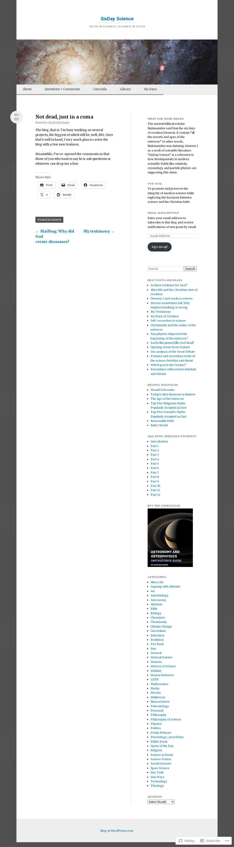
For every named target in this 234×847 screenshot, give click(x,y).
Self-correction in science (168, 320)
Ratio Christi (159, 425)
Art (153, 591)
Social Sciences (161, 763)
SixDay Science (117, 18)
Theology (157, 785)
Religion (156, 750)
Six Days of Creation (165, 316)
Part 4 (155, 459)
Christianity (159, 622)
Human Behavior (162, 675)
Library (125, 89)
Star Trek (157, 772)
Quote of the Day (162, 746)
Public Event (159, 741)
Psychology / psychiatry (167, 737)
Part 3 (155, 454)
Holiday (156, 670)
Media (155, 688)
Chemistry (158, 617)
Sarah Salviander (59, 122)
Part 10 (155, 485)
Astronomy (158, 600)
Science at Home (162, 755)
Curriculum (158, 631)
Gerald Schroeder (163, 390)
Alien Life (157, 582)
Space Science (160, 768)
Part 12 (155, 494)
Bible (154, 608)
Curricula (100, 89)
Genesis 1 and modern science (172, 298)
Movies (156, 692)
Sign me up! (160, 247)
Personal (157, 710)
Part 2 (155, 450)
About (27, 89)
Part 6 (155, 468)
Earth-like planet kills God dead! (172, 342)
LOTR (154, 679)
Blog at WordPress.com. (117, 830)
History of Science (163, 666)
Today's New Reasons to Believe (173, 394)
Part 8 (155, 477)
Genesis (156, 662)
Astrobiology (159, 595)
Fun (153, 648)
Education (157, 635)
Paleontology (160, 706)
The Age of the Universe (167, 398)
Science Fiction (161, 759)
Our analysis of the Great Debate (173, 351)
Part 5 (155, 463)
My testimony (98, 231)
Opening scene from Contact (170, 347)
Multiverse (158, 697)
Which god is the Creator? (168, 365)
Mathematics (159, 684)
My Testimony (161, 311)
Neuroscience (160, 701)
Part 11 (155, 490)
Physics (156, 723)
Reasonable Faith (162, 421)
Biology (156, 613)
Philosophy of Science (166, 719)
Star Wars (157, 777)
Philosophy (158, 715)
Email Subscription (163, 212)
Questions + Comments (62, 89)
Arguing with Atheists (165, 586)
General (56, 219)
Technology (159, 781)
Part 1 (155, 446)
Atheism (156, 604)
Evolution (157, 639)
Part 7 (155, 472)
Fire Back (157, 644)
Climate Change (161, 626)
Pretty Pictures (161, 732)
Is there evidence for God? (169, 285)
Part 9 (155, 481)
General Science (161, 657)
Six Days (150, 89)
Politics (156, 728)
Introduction (159, 441)
